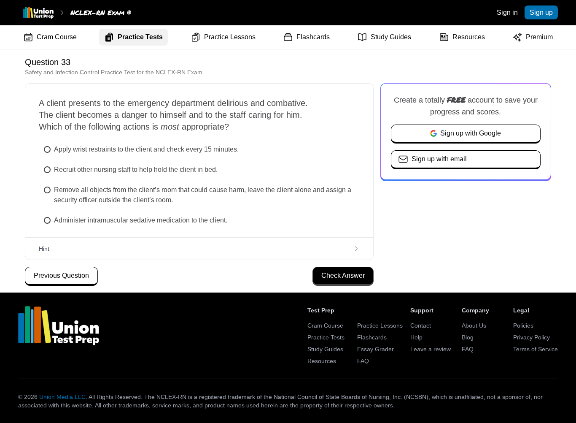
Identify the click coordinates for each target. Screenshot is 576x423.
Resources (468, 37)
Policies (523, 325)
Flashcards (313, 37)
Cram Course (57, 37)
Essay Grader (375, 349)
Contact (420, 325)
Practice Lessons (230, 37)
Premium (539, 37)
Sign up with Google (470, 133)
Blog (468, 337)
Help (416, 337)
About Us (474, 325)
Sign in (507, 12)
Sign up (541, 12)
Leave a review (430, 349)
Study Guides (391, 37)
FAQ (363, 361)
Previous (61, 275)
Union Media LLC (62, 396)
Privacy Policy (531, 337)
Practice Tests (140, 37)
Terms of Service (535, 349)
